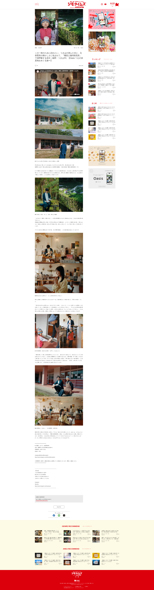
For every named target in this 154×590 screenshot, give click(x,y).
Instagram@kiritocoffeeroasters (42, 500)
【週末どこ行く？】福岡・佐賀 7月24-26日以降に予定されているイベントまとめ (81, 561)
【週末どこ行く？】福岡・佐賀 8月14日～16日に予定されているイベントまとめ (81, 554)
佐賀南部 (74, 533)
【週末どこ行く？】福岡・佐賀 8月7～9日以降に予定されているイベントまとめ (110, 554)
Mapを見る (59, 506)
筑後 (36, 47)
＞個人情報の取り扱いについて (68, 587)
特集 (104, 66)
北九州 (74, 540)
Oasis (82, 47)
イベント (100, 110)
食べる (75, 47)
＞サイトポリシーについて (79, 587)
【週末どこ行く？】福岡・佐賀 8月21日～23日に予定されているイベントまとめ (52, 554)
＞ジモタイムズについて (67, 586)
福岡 (98, 66)
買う (79, 47)
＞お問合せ (86, 586)
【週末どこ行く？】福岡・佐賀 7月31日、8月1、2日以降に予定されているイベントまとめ (52, 561)
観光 (102, 66)
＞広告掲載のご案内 (78, 586)
